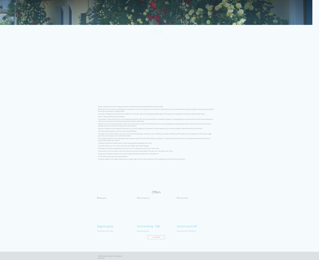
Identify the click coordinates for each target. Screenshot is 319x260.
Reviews (284, 4)
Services (228, 4)
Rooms (215, 4)
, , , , (316, 55)
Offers (221, 4)
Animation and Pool (240, 4)
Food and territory (255, 4)
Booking (308, 4)
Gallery (272, 4)
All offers (156, 237)
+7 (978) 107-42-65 (316, 30)
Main (210, 4)
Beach (266, 4)
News (279, 4)
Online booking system (127, 14)
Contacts (292, 4)
